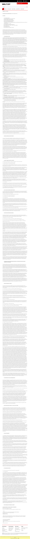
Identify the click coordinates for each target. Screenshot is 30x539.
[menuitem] (5, 9)
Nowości (3, 527)
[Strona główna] (6, 3)
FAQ (15, 530)
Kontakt (22, 530)
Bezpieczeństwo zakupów (24, 527)
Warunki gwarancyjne (17, 529)
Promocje (3, 528)
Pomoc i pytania (23, 528)
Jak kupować (10, 530)
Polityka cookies (10, 529)
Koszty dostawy (17, 528)
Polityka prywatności (11, 527)
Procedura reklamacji (4, 531)
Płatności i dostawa (17, 527)
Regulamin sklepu (11, 528)
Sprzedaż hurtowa (17, 531)
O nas (22, 529)
